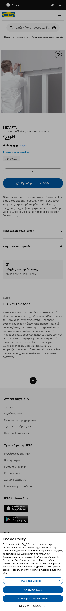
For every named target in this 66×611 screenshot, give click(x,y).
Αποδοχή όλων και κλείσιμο (33, 598)
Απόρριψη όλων (33, 589)
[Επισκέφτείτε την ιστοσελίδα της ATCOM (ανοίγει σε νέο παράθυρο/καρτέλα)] (33, 606)
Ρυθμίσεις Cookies (31, 580)
